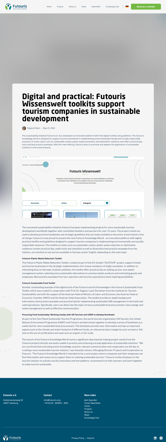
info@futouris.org (52, 400)
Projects (88, 409)
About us (88, 412)
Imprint (90, 438)
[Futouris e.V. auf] (155, 438)
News (86, 414)
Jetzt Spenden (90, 400)
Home (87, 406)
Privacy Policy (78, 438)
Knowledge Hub (91, 417)
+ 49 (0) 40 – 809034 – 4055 (56, 403)
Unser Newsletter (92, 403)
